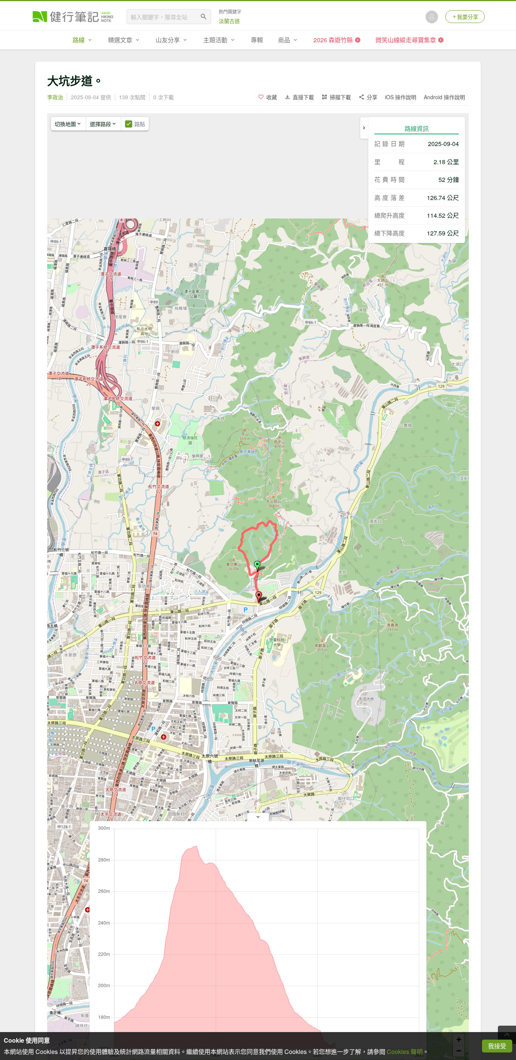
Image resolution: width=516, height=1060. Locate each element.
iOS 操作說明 (400, 97)
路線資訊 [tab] (417, 128)
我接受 (497, 1046)
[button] (257, 566)
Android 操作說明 (444, 97)
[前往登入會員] (432, 17)
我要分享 (467, 16)
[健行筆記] (72, 16)
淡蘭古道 (229, 21)
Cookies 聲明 (405, 1051)
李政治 (55, 97)
